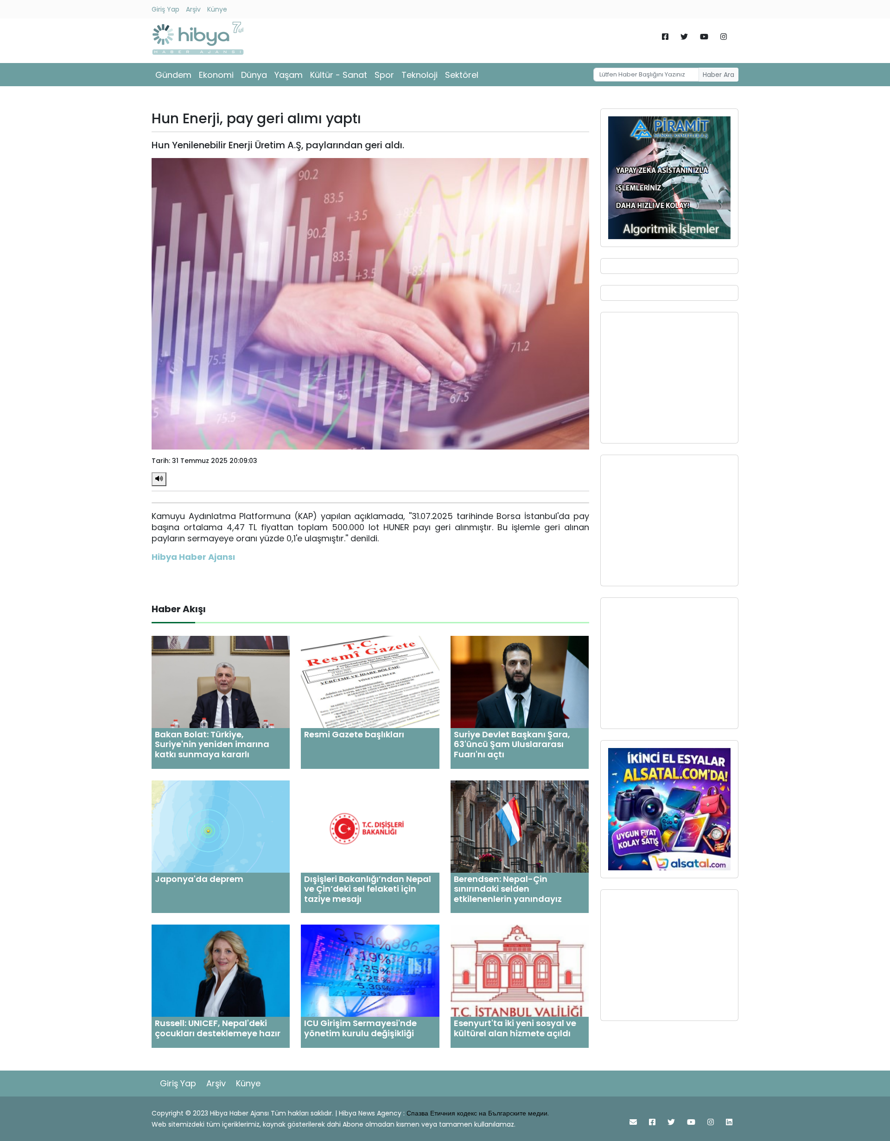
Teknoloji (419, 75)
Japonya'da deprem (199, 879)
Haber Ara (718, 74)
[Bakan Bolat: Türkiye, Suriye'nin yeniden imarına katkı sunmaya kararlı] (221, 681)
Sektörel (461, 75)
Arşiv (193, 9)
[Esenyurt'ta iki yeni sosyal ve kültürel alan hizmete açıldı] (520, 970)
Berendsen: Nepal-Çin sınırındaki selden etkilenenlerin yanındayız (508, 889)
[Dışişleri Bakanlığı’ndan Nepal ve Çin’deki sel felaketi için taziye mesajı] (370, 825)
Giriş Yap (165, 9)
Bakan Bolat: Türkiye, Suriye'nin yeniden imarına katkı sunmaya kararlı (212, 744)
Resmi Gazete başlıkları (354, 734)
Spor (384, 75)
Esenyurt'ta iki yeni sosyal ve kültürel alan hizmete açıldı (515, 1028)
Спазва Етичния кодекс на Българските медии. (478, 1113)
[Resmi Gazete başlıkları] (370, 681)
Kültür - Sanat (338, 75)
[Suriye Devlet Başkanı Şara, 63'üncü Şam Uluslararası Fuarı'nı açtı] (520, 681)
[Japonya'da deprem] (221, 825)
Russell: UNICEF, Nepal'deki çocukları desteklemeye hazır (217, 1028)
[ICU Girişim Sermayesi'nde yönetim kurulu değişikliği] (370, 970)
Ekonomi (216, 75)
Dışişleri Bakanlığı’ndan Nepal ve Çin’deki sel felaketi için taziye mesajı (367, 889)
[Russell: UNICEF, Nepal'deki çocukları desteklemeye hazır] (221, 970)
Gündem (173, 75)
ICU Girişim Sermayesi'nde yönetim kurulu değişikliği (360, 1028)
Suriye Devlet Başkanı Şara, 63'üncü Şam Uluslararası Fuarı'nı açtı (512, 744)
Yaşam (288, 75)
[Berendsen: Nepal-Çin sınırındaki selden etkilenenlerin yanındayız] (520, 825)
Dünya (254, 75)
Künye (217, 9)
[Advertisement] (669, 378)
